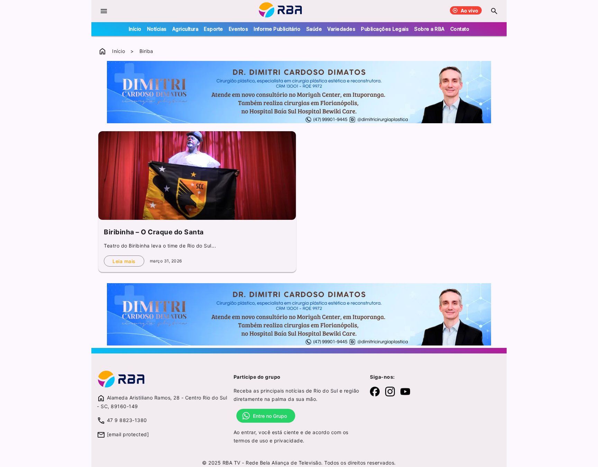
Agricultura (185, 29)
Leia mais (124, 261)
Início (135, 29)
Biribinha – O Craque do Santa (154, 232)
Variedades (341, 29)
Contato (460, 29)
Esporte (213, 29)
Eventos (238, 29)
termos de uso (251, 440)
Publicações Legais (385, 29)
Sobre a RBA (429, 29)
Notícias (157, 29)
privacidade (288, 440)
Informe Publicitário (277, 29)
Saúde (314, 29)
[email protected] (128, 434)
